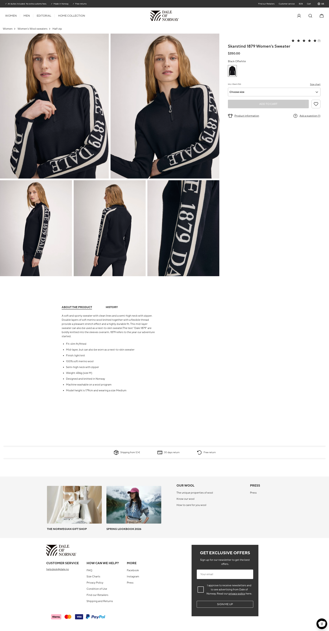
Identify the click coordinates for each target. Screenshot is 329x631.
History (112, 307)
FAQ (89, 570)
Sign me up (225, 604)
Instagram (133, 576)
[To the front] (178, 16)
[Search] (310, 16)
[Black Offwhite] (232, 71)
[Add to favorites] (316, 104)
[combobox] (274, 92)
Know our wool (185, 499)
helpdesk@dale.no (57, 569)
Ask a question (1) (310, 116)
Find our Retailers (266, 3)
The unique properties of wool (194, 493)
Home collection (71, 16)
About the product (77, 307)
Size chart (315, 84)
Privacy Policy (95, 583)
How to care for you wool (191, 505)
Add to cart (268, 104)
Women (11, 16)
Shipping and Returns (100, 601)
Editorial (44, 16)
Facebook (133, 570)
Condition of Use (97, 589)
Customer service (286, 3)
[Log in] (299, 16)
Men (26, 16)
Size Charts (93, 576)
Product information (246, 116)
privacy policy (236, 594)
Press (253, 493)
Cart (309, 3)
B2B (301, 3)
